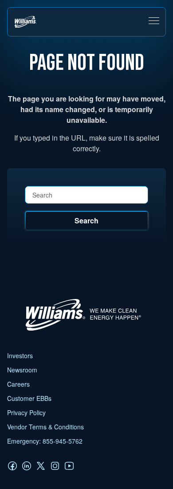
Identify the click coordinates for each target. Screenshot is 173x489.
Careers (18, 384)
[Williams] (79, 330)
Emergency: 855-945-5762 (45, 440)
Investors (20, 355)
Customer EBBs (29, 398)
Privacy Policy (26, 412)
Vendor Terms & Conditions (45, 426)
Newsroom (22, 369)
